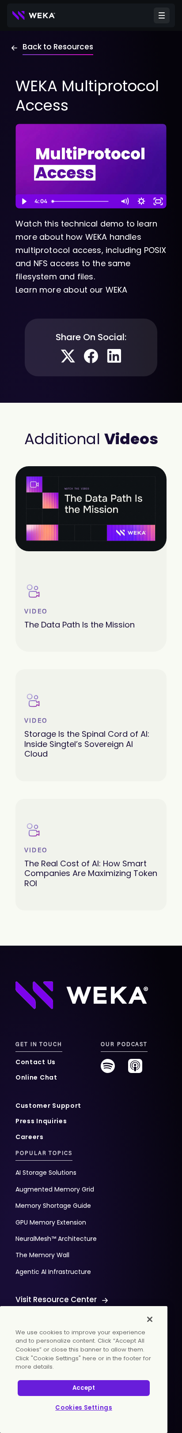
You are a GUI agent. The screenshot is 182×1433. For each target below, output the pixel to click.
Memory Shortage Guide (53, 1205)
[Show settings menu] (141, 201)
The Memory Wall (42, 1255)
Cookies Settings (83, 1407)
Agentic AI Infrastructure (53, 1271)
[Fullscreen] (158, 201)
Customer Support (48, 1105)
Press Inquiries (41, 1121)
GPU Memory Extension (50, 1222)
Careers (29, 1136)
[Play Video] (23, 201)
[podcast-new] (135, 1069)
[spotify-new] (108, 1069)
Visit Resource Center (56, 1299)
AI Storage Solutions (45, 1172)
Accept (83, 1388)
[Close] (149, 1319)
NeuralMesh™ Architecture (56, 1238)
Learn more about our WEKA (71, 289)
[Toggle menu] (162, 15)
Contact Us (35, 1062)
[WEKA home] (34, 15)
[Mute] (124, 201)
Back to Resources (58, 46)
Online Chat (36, 1077)
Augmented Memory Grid (54, 1189)
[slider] (82, 201)
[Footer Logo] (81, 995)
